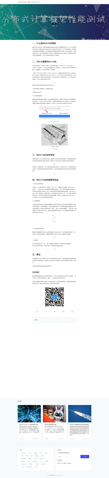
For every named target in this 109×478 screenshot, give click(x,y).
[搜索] (90, 2)
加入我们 (69, 463)
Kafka (35, 458)
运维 (32, 2)
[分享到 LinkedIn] (54, 311)
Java (29, 461)
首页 (19, 2)
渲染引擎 (43, 464)
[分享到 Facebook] (46, 311)
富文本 (36, 466)
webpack (36, 453)
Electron (42, 455)
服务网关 (47, 461)
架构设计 (30, 464)
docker (30, 453)
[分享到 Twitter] (37, 311)
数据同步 (23, 461)
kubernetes (23, 453)
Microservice (35, 461)
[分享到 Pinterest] (72, 311)
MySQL (30, 458)
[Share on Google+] (63, 311)
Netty (22, 466)
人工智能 (37, 464)
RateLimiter (23, 464)
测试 (35, 2)
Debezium (41, 458)
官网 (59, 463)
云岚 (36, 320)
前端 (22, 2)
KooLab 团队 (63, 463)
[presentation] (29, 413)
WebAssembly (29, 466)
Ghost (61, 475)
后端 (25, 2)
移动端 (28, 2)
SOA (41, 461)
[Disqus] (54, 343)
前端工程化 (23, 458)
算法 (38, 2)
